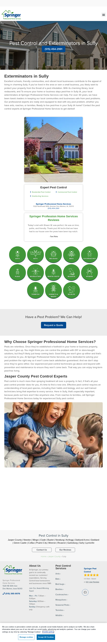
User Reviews (92, 582)
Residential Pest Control (41, 192)
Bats (57, 578)
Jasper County (54, 556)
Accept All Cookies (46, 637)
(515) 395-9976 (12, 593)
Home (43, 556)
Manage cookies (26, 637)
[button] (103, 15)
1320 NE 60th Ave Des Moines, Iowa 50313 (12, 587)
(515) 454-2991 (53, 49)
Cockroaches (61, 594)
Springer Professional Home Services (53, 203)
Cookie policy (48, 632)
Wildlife (58, 615)
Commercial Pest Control (67, 192)
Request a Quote (53, 325)
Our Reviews (65, 549)
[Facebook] (85, 592)
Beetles (58, 589)
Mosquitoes (60, 599)
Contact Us (42, 549)
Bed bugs (59, 584)
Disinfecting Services (40, 196)
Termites (59, 610)
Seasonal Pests (62, 604)
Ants (57, 573)
